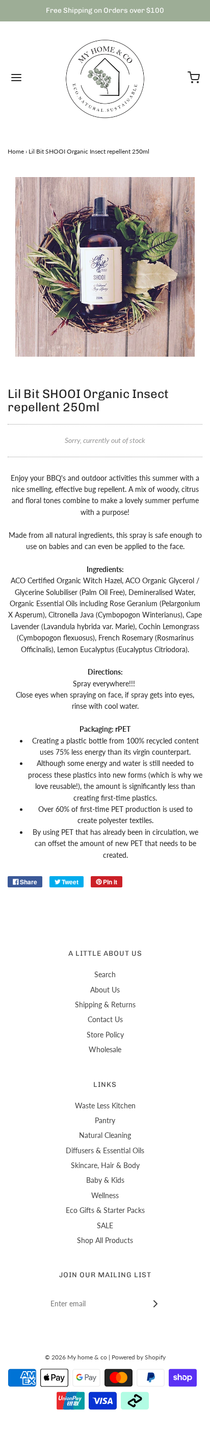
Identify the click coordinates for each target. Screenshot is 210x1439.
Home (16, 151)
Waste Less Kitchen (105, 1105)
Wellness (105, 1195)
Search (105, 974)
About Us (105, 989)
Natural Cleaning (105, 1135)
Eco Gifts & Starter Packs (105, 1210)
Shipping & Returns (105, 1004)
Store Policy (105, 1034)
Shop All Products (105, 1240)
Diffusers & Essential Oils (105, 1150)
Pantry (105, 1120)
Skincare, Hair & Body (105, 1165)
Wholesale (105, 1049)
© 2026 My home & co (76, 1357)
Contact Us (105, 1019)
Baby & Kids (105, 1180)
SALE (105, 1225)
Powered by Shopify (139, 1357)
